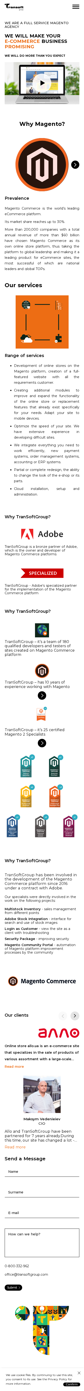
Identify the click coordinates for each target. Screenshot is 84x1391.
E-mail (13, 1213)
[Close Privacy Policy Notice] (79, 1373)
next (74, 1015)
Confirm (72, 1384)
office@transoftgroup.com (26, 1274)
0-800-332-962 (17, 1266)
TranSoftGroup (14, 7)
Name (13, 1171)
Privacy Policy (58, 1379)
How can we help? (24, 1234)
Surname (15, 1192)
